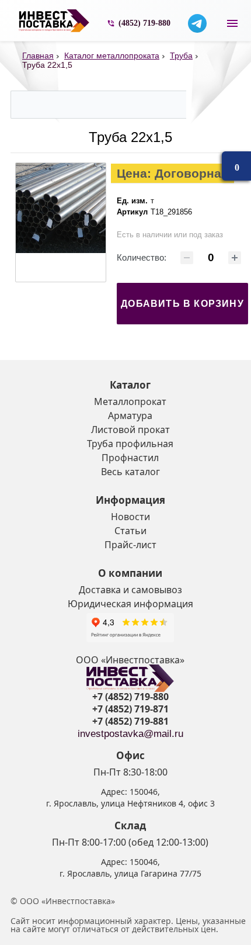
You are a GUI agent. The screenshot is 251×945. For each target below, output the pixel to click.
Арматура (130, 415)
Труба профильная (130, 443)
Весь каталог (130, 471)
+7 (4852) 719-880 (130, 696)
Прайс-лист (130, 544)
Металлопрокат (130, 401)
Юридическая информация (130, 603)
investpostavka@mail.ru (130, 733)
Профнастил (130, 457)
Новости (130, 516)
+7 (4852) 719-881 (130, 721)
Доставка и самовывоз (130, 589)
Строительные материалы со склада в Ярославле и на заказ (54, 21)
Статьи (130, 530)
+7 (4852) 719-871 (130, 709)
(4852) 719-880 (144, 23)
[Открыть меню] (232, 23)
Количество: (141, 257)
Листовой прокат (130, 429)
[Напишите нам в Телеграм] (197, 23)
